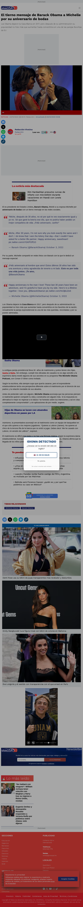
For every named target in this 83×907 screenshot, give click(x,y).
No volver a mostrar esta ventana (41, 466)
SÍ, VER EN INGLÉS (41, 455)
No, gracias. (41, 461)
